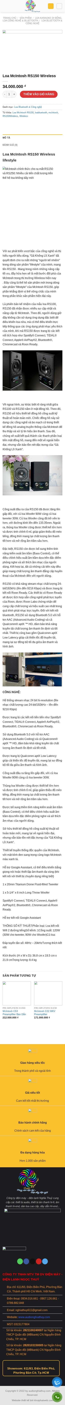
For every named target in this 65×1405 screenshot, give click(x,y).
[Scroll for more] (32, 1377)
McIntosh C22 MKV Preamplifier (44, 1013)
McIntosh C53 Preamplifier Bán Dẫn (14, 1013)
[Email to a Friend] (18, 124)
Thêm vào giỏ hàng (38, 94)
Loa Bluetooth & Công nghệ (28, 107)
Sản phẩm (26, 18)
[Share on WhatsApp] (6, 124)
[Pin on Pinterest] (24, 124)
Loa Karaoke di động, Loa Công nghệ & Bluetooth (32, 19)
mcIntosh (53, 112)
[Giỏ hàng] (51, 6)
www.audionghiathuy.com (34, 1317)
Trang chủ (9, 18)
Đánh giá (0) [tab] (10, 145)
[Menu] (5, 6)
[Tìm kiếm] (59, 6)
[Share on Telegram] (31, 124)
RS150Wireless (10, 116)
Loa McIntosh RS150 (23, 112)
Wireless (23, 116)
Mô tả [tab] (6, 137)
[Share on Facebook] (12, 124)
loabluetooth (41, 112)
